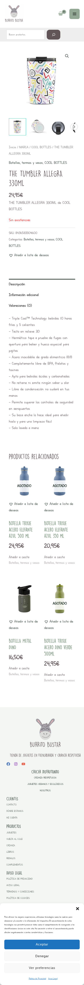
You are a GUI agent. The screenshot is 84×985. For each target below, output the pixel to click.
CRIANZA (10, 845)
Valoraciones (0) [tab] (20, 305)
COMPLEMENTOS (14, 864)
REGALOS (10, 858)
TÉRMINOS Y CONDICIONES (20, 891)
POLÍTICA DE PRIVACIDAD (19, 878)
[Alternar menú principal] (74, 14)
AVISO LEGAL (13, 885)
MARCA (23, 147)
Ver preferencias (42, 968)
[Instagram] (16, 764)
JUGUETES (11, 832)
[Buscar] (53, 34)
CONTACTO (11, 804)
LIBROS (10, 851)
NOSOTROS (45, 790)
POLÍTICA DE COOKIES (18, 898)
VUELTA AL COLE (14, 839)
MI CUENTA (11, 817)
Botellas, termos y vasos (26, 162)
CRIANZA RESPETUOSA (45, 777)
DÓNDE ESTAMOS (14, 811)
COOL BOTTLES (41, 147)
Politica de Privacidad (37, 978)
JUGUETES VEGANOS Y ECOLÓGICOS (45, 784)
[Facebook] (8, 764)
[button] (77, 909)
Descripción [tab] (17, 284)
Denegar (42, 956)
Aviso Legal (53, 978)
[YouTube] (23, 764)
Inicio (12, 147)
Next (74, 127)
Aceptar (42, 944)
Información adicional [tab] (24, 295)
